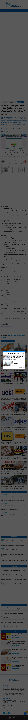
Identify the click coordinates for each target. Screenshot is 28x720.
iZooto (24, 367)
